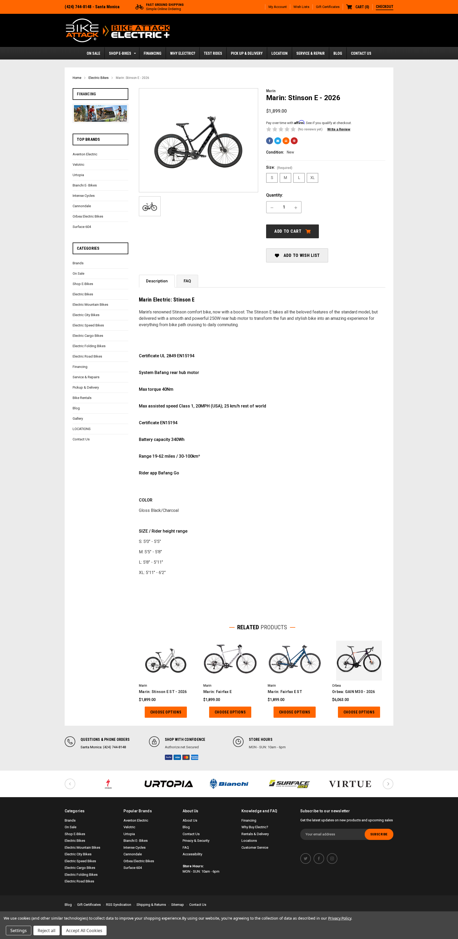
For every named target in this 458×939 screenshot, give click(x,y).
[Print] (286, 140)
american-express (195, 757)
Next (388, 784)
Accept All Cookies (84, 930)
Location (279, 53)
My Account (277, 7)
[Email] (277, 140)
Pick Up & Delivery (247, 53)
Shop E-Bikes (120, 53)
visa (177, 757)
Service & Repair (310, 53)
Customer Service (254, 847)
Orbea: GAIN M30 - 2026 (353, 692)
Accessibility (192, 854)
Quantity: (274, 195)
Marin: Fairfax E (217, 692)
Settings (18, 930)
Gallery (78, 418)
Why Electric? (182, 53)
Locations (249, 841)
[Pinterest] (294, 140)
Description (157, 281)
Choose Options (166, 712)
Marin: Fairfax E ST (285, 692)
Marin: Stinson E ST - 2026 (163, 692)
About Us (190, 820)
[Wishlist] (172, 660)
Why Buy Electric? (254, 827)
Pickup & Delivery (86, 387)
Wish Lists (301, 7)
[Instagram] (332, 858)
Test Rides (213, 53)
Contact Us (361, 53)
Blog (337, 53)
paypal (168, 757)
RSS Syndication (118, 905)
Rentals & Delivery (255, 834)
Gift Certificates (328, 7)
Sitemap (177, 905)
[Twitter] (305, 858)
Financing (152, 53)
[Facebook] (269, 140)
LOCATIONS (82, 429)
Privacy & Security (196, 841)
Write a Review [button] (338, 129)
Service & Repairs (86, 377)
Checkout (384, 7)
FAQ (187, 281)
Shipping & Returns (151, 905)
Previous (70, 784)
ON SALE (93, 53)
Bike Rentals (82, 398)
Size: (279, 167)
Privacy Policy (339, 918)
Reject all (46, 930)
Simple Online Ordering (165, 7)
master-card (186, 757)
